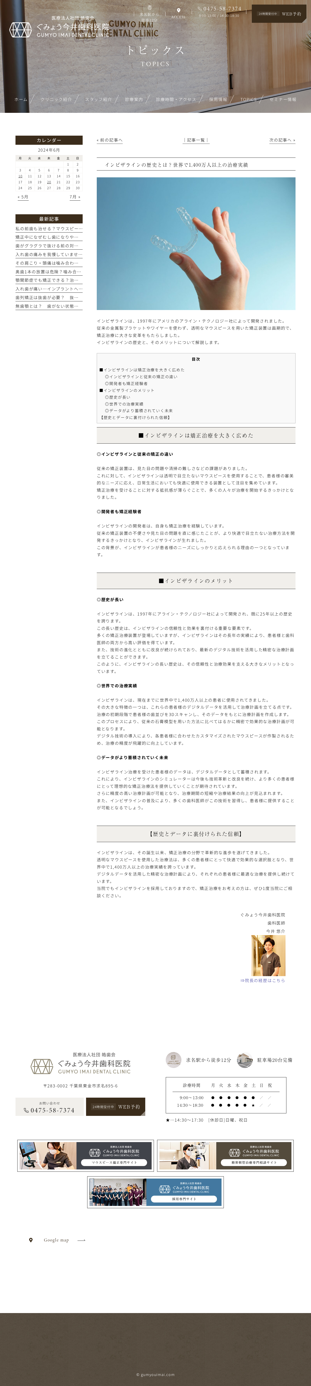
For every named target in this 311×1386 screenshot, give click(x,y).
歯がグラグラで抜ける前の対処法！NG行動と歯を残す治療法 (77, 245)
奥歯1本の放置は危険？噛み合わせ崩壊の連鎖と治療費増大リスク (82, 271)
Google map (56, 1240)
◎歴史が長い (118, 397)
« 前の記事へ (110, 140)
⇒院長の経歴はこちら (263, 980)
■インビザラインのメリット (127, 390)
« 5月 (23, 196)
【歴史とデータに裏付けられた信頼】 (135, 417)
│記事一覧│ (196, 140)
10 (20, 176)
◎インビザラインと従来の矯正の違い (141, 376)
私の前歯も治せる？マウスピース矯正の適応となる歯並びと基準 (80, 228)
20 (49, 182)
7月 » (75, 196)
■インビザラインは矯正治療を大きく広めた (142, 369)
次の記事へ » (282, 140)
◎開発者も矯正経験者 (126, 383)
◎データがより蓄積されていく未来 (139, 410)
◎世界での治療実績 (124, 404)
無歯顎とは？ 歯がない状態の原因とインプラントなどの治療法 (80, 306)
